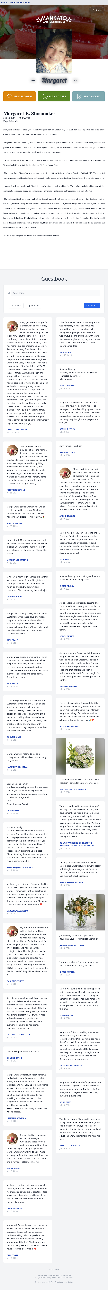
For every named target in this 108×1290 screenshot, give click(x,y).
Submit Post (92, 305)
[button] (80, 756)
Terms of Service (61, 1277)
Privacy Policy (46, 1277)
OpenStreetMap (57, 1282)
